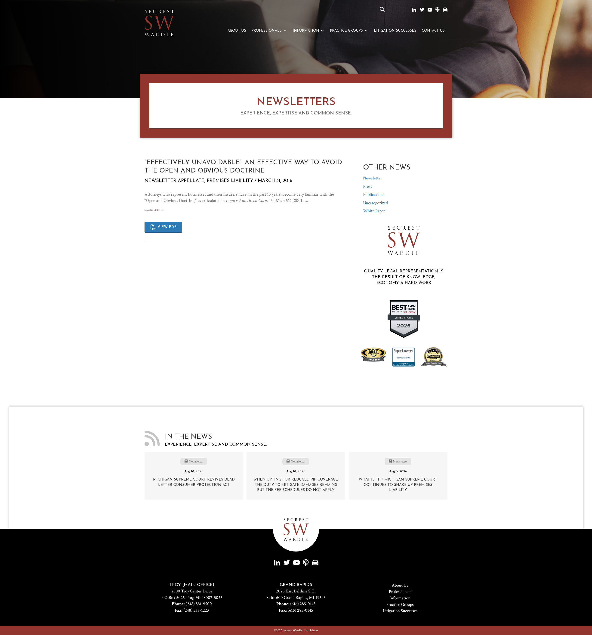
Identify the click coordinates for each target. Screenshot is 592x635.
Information (306, 31)
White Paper (374, 211)
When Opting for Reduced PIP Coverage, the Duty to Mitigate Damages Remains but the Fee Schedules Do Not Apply (296, 485)
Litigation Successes (395, 31)
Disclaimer (311, 630)
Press (367, 186)
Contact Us (433, 31)
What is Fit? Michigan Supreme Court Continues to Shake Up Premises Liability (398, 485)
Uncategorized (375, 203)
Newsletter (160, 181)
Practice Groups (347, 31)
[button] (382, 9)
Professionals (267, 31)
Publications (373, 194)
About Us (237, 31)
